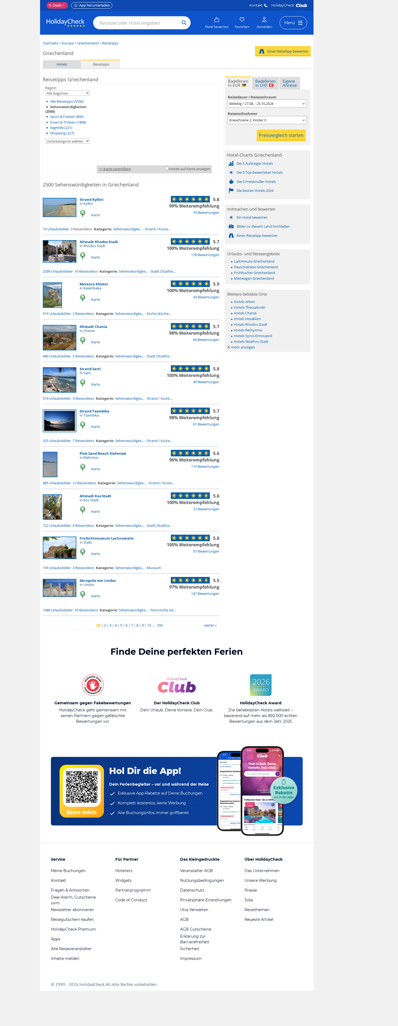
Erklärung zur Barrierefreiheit (194, 939)
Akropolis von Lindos (98, 580)
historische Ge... (163, 610)
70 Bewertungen (206, 212)
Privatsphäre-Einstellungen (205, 900)
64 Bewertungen (206, 339)
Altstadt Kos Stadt (95, 495)
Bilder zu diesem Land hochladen (263, 226)
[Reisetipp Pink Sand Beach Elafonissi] (50, 475)
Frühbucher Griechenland (254, 272)
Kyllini (88, 203)
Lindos (88, 584)
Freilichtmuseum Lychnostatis (106, 538)
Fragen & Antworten (70, 890)
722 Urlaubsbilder (57, 525)
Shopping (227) (62, 133)
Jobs (248, 900)
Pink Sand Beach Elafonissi (103, 453)
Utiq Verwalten (194, 909)
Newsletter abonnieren (72, 909)
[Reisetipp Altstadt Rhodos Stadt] (59, 261)
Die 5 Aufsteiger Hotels (255, 163)
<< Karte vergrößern (115, 168)
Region (50, 87)
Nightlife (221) (61, 127)
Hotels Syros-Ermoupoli (253, 335)
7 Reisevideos (83, 440)
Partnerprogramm (133, 890)
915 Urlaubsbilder (57, 313)
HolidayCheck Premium (73, 929)
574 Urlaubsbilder (57, 398)
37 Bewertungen (206, 551)
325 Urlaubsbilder (57, 440)
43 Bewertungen (206, 297)
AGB (184, 919)
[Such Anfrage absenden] (184, 22)
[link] (217, 22)
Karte (95, 214)
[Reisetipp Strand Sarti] (59, 391)
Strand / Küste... (157, 229)
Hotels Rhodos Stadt (250, 324)
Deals (55, 5)
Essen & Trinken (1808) (68, 122)
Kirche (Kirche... (159, 313)
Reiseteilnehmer (242, 113)
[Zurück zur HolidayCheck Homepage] (65, 23)
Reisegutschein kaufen (72, 919)
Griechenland (88, 43)
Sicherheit (189, 948)
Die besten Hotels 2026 (255, 190)
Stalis (87, 542)
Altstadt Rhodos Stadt (99, 241)
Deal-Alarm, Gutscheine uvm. (73, 900)
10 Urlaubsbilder (56, 229)
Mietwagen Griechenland (254, 278)
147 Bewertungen (205, 593)
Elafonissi (90, 457)
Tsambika (91, 415)
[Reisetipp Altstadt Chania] (59, 349)
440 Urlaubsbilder (57, 356)
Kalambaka (92, 288)
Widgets (123, 880)
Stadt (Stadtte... (163, 271)
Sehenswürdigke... (127, 229)
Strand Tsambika (94, 411)
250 (160, 625)
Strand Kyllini (91, 199)
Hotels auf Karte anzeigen (189, 168)
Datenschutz (192, 890)
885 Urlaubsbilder (57, 482)
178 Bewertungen (205, 254)
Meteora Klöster (94, 284)
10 (149, 625)
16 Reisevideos (86, 271)
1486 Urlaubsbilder (58, 610)
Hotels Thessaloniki (249, 307)
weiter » (210, 625)
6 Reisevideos (83, 525)
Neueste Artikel (258, 919)
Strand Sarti (90, 368)
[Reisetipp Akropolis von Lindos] (59, 595)
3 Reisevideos (83, 398)
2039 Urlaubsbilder (58, 271)
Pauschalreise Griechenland (256, 266)
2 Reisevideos (83, 313)
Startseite (50, 43)
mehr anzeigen (243, 347)
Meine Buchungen (68, 870)
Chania (88, 330)
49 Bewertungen (206, 381)
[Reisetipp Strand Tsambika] (59, 430)
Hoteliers (123, 870)
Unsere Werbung (260, 880)
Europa (68, 43)
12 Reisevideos (84, 482)
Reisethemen (256, 909)
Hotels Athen (244, 301)
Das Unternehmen (261, 870)
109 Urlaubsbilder (57, 567)
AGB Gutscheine (195, 929)
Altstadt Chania (93, 326)
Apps (55, 939)
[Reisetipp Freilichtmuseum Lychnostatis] (59, 557)
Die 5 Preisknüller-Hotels (256, 181)
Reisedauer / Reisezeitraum (252, 97)
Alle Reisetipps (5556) (67, 101)
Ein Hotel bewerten (252, 217)
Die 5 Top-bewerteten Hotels (260, 172)
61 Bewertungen (206, 424)
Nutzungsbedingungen (202, 880)
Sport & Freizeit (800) (66, 116)
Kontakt (256, 5)
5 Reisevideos (83, 356)
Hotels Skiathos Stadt (251, 341)
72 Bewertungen (206, 508)
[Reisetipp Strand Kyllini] (59, 215)
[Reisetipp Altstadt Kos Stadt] (52, 518)
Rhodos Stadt (94, 245)
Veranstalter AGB (196, 870)
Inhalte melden (65, 958)
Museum (154, 567)
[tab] (238, 82)
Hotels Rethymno (248, 330)
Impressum (191, 958)
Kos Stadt (91, 500)
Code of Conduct (131, 900)
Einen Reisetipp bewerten (287, 51)
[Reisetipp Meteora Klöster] (52, 306)
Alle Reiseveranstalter (71, 948)
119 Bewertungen (205, 466)
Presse (250, 890)
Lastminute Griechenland (254, 261)
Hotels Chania (245, 313)
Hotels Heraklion (247, 318)
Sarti (87, 372)
